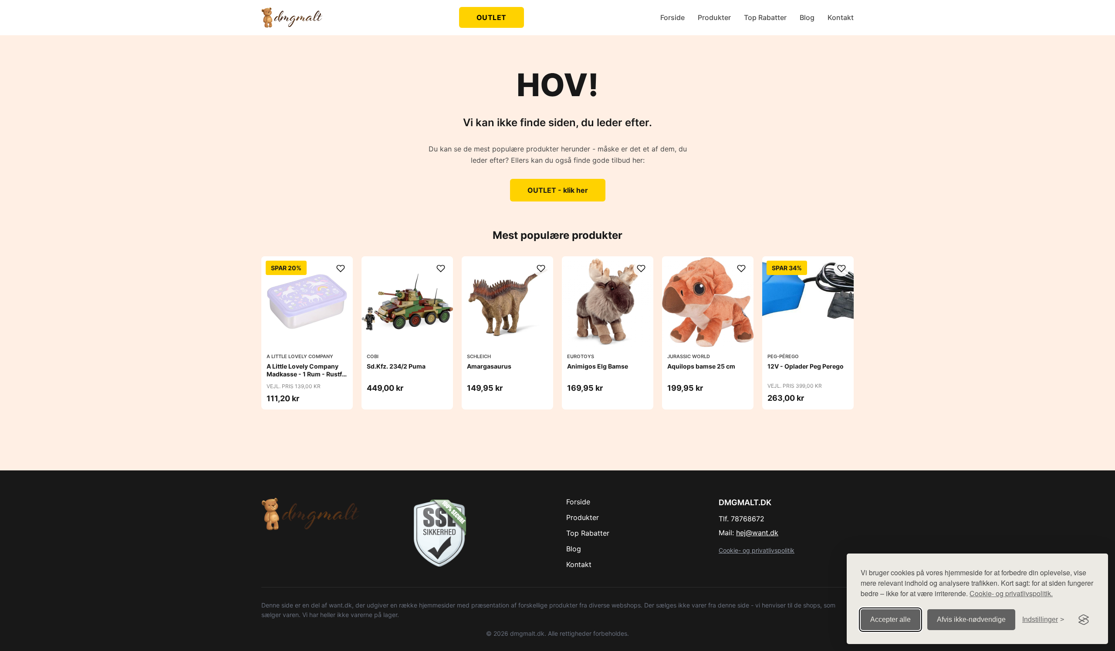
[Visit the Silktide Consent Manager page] (1083, 619)
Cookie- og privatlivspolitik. (1011, 593)
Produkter (714, 17)
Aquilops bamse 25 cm (701, 366)
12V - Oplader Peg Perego (805, 366)
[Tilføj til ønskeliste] (340, 268)
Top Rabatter (765, 17)
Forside (672, 17)
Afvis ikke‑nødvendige (971, 619)
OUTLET (491, 17)
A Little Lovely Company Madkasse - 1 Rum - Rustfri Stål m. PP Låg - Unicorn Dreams (306, 378)
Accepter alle (890, 619)
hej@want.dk (757, 532)
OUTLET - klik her (557, 190)
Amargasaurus (489, 366)
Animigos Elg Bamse (597, 366)
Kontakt (841, 17)
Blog (807, 17)
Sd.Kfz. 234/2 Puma (396, 366)
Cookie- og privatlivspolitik (756, 550)
